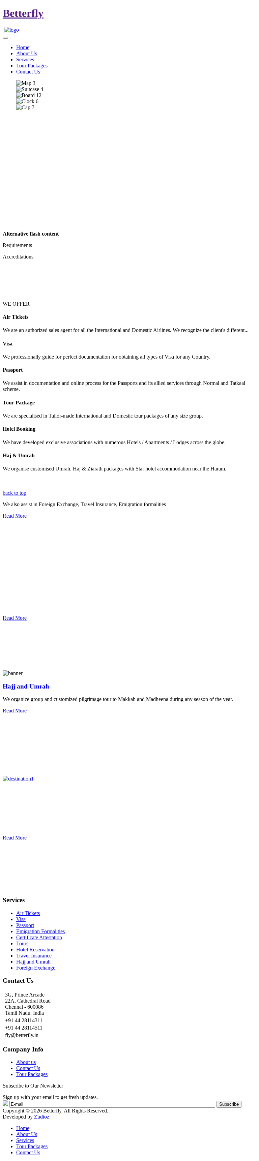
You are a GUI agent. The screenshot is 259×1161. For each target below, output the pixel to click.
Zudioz (41, 1117)
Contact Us (28, 1068)
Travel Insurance (34, 955)
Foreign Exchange (35, 968)
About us (26, 1062)
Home (22, 1128)
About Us (26, 1134)
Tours (22, 943)
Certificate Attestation (39, 937)
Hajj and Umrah (26, 686)
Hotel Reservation (35, 949)
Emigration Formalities (40, 931)
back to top (14, 493)
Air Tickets (28, 913)
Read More (15, 516)
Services (25, 1140)
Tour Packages (32, 1074)
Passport (25, 925)
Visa (21, 919)
